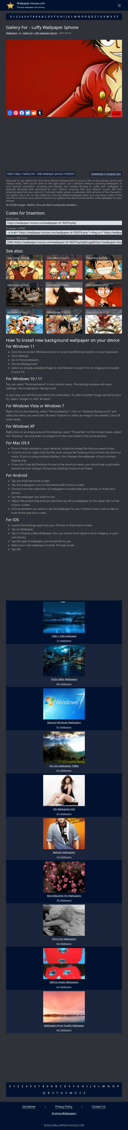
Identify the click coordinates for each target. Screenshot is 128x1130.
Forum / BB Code (16, 238)
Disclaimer (29, 1106)
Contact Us (99, 1106)
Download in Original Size (106, 174)
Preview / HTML (16, 228)
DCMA (116, 114)
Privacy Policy (63, 1106)
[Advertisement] (64, 145)
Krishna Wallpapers (64, 1113)
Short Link (12, 219)
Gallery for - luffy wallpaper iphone (40, 33)
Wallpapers (12, 33)
